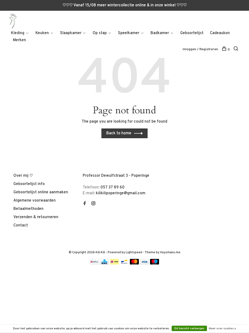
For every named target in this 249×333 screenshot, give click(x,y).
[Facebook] (85, 204)
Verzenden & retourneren (35, 217)
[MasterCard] (134, 263)
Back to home (118, 133)
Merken (19, 40)
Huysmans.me (170, 253)
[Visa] (144, 263)
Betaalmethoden (28, 208)
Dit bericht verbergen (189, 329)
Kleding (17, 33)
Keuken (42, 33)
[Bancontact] (124, 263)
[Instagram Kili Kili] (93, 204)
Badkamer (160, 33)
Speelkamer (128, 33)
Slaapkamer (70, 33)
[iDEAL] (114, 263)
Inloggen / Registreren (200, 49)
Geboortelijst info (29, 184)
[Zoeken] (236, 50)
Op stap (100, 33)
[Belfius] (94, 263)
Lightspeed (134, 253)
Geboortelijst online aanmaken (40, 192)
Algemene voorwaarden (34, 200)
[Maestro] (154, 263)
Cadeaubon (220, 33)
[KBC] (104, 263)
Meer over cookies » (222, 329)
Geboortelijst (192, 33)
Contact (20, 225)
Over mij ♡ (23, 175)
